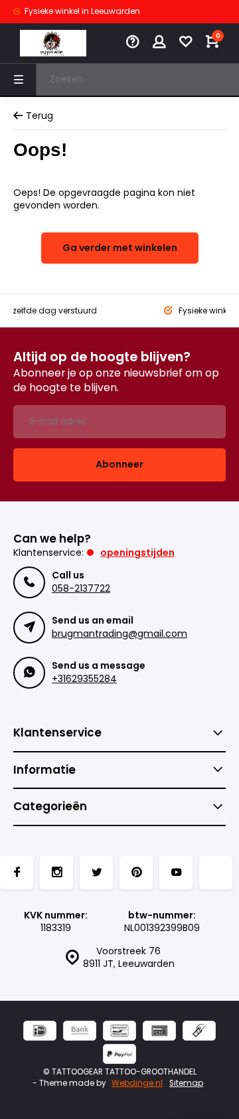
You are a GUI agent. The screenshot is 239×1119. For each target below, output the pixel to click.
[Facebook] (16, 872)
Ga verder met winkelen (119, 247)
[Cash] (199, 1032)
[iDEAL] (39, 1032)
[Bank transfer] (79, 1032)
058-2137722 (81, 588)
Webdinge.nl (137, 1083)
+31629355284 (84, 678)
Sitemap (186, 1083)
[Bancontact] (119, 1032)
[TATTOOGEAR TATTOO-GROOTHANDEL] (53, 43)
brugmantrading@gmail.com (119, 633)
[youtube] (176, 872)
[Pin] (159, 1032)
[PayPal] (119, 1055)
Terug (39, 116)
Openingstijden (137, 552)
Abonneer (119, 464)
